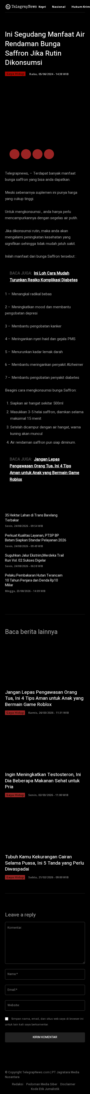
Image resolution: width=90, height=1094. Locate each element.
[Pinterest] (37, 154)
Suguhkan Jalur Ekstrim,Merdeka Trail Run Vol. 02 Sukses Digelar (34, 558)
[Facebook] (15, 154)
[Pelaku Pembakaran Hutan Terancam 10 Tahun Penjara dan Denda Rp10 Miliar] (77, 580)
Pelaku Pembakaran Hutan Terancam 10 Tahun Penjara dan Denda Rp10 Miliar (33, 580)
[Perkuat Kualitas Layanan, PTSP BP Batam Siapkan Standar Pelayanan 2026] (77, 539)
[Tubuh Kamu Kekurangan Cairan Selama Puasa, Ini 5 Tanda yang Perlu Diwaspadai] (45, 828)
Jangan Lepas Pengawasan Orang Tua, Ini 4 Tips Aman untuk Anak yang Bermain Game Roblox (44, 698)
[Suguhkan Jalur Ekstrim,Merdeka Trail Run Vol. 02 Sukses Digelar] (77, 560)
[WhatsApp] (49, 154)
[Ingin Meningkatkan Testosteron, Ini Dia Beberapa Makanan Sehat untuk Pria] (45, 746)
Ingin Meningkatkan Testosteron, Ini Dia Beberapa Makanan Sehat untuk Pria (43, 780)
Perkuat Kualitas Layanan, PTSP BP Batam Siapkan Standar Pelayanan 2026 (35, 538)
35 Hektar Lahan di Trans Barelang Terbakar (31, 518)
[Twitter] (26, 154)
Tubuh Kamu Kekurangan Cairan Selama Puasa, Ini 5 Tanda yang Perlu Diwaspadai (44, 863)
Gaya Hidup (15, 74)
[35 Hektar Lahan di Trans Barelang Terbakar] (77, 519)
